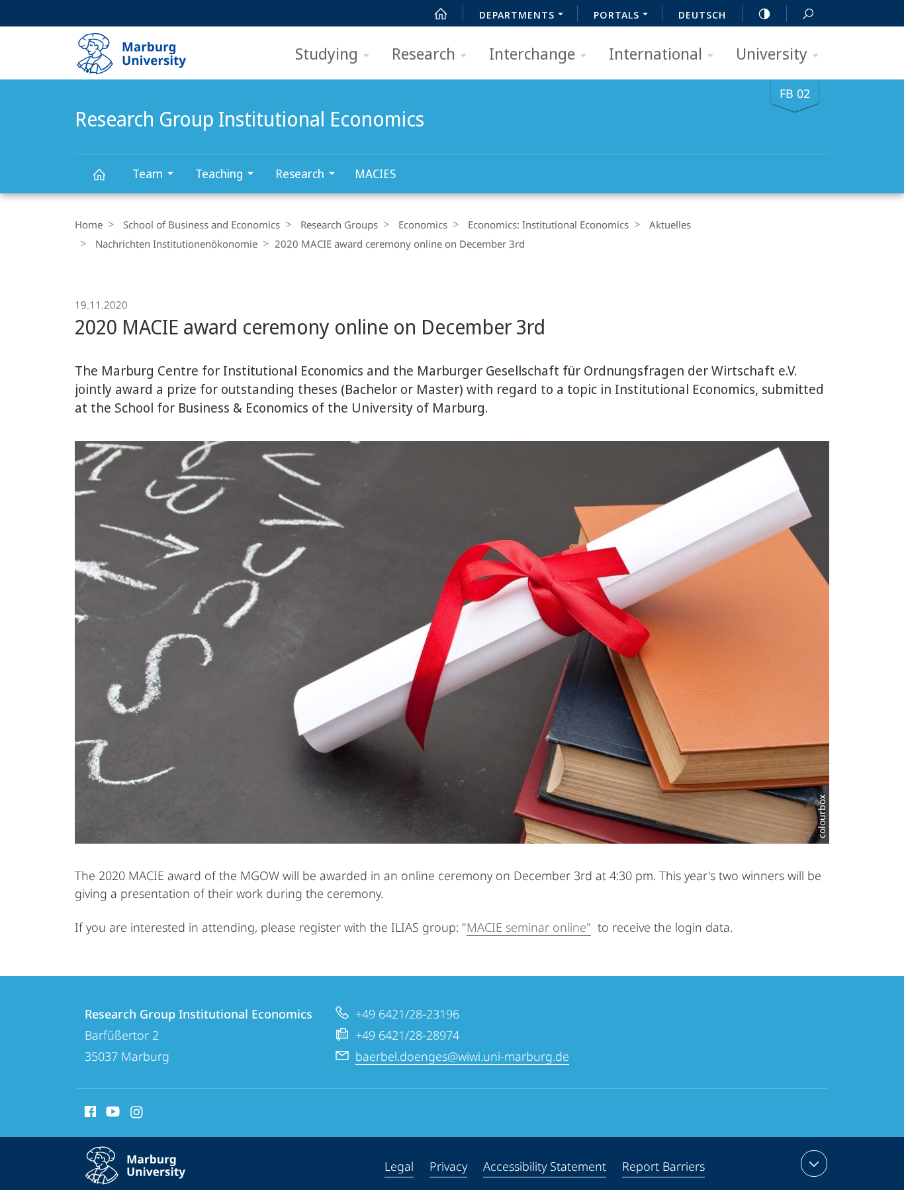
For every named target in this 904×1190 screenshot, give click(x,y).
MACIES (375, 173)
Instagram (137, 1113)
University (771, 53)
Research (423, 53)
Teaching (219, 173)
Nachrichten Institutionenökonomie (176, 243)
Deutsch (702, 14)
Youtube (111, 1113)
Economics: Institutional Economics (548, 224)
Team (147, 173)
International (655, 53)
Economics (422, 224)
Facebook (89, 1113)
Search (808, 13)
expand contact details (814, 1163)
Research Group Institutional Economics (98, 173)
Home (89, 224)
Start (441, 13)
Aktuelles (670, 224)
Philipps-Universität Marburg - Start (157, 49)
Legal (399, 1166)
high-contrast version (764, 13)
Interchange (532, 53)
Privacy (448, 1166)
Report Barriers (663, 1166)
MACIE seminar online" (529, 927)
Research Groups (339, 224)
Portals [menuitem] (616, 14)
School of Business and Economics (201, 224)
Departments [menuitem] (517, 14)
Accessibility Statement (544, 1166)
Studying (326, 53)
